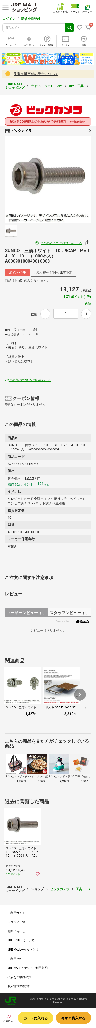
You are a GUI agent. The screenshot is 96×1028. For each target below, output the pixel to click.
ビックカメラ (21, 131)
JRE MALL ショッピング (15, 85)
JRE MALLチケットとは (23, 949)
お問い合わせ (16, 931)
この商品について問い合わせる (61, 243)
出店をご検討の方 (19, 977)
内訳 (88, 304)
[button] (80, 694)
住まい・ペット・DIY (47, 86)
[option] (48, 179)
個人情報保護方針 (19, 986)
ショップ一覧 (16, 922)
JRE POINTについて (20, 940)
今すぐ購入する (73, 1018)
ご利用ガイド (16, 913)
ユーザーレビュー (26, 612)
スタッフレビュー (69, 612)
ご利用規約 (14, 959)
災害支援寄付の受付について (36, 74)
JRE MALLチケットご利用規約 (27, 968)
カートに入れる (36, 1018)
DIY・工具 (76, 86)
